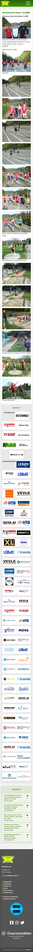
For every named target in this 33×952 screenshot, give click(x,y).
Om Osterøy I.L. (8, 890)
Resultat (5, 46)
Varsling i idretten (9, 899)
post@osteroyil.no (12, 876)
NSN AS (29, 950)
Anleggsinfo (7, 882)
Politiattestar (8, 892)
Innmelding (7, 884)
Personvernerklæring (10, 897)
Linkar (5, 888)
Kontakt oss (7, 886)
